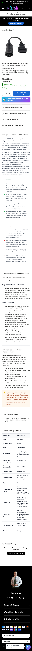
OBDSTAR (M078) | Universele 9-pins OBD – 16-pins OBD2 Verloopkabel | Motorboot (15, 30)
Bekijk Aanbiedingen (16, 23)
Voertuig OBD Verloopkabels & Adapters (14, 65)
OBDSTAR (25, 63)
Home (3, 28)
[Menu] (3, 8)
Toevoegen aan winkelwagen (21, 93)
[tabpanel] (16, 336)
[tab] (5, 135)
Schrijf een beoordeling (16, 553)
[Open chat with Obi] (28, 647)
